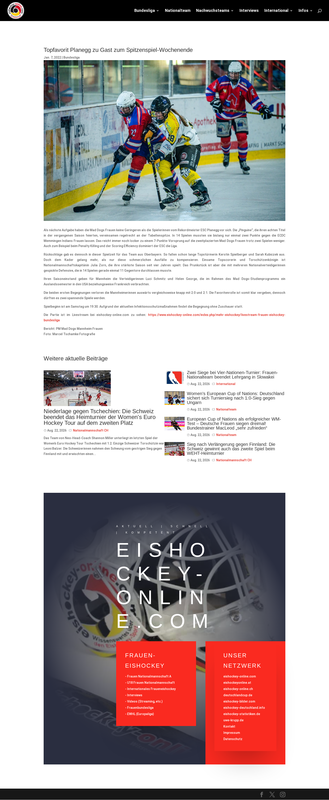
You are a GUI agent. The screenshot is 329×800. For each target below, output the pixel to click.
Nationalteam (177, 11)
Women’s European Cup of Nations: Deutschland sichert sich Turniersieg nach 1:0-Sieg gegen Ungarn (235, 398)
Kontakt (229, 726)
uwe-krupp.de (233, 720)
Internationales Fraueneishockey (151, 689)
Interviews (249, 11)
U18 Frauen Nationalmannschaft (151, 682)
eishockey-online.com (239, 676)
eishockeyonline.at (237, 682)
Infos (303, 11)
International (276, 11)
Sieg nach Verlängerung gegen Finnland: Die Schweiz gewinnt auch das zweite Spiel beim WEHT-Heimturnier (231, 449)
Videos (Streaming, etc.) (145, 701)
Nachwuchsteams (212, 11)
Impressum (231, 732)
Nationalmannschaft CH (90, 430)
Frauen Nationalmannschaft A (149, 676)
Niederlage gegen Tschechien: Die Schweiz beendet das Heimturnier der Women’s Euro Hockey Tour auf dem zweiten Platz (100, 417)
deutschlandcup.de (237, 695)
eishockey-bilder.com (239, 701)
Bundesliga (144, 11)
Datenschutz (232, 739)
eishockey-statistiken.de (241, 714)
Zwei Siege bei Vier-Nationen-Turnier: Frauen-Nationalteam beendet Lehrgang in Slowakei (232, 374)
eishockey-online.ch (238, 689)
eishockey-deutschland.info (244, 707)
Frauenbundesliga (140, 707)
